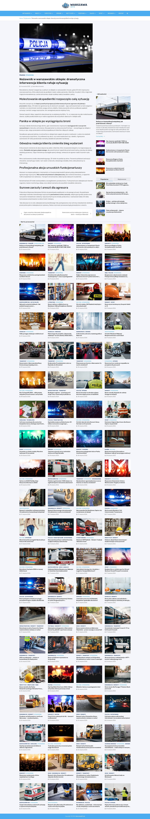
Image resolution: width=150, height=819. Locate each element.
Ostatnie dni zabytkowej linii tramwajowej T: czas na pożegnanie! (60, 275)
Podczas (79, 596)
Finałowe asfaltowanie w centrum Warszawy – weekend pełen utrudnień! (31, 718)
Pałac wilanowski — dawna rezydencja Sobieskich (115, 211)
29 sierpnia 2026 (25, 249)
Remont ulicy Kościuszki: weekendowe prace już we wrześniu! (88, 746)
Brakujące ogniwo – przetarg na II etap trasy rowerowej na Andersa (59, 393)
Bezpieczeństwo (24, 302)
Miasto (37, 13)
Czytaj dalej (99, 136)
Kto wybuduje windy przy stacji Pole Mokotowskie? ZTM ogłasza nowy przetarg (117, 184)
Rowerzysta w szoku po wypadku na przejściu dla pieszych (117, 364)
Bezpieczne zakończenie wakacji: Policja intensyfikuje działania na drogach (116, 276)
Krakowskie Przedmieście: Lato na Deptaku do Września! (59, 364)
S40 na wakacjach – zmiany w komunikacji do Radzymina (29, 658)
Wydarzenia (30, 75)
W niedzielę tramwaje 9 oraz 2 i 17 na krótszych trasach (117, 629)
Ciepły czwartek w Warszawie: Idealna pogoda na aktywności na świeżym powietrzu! (37, 213)
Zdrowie (58, 13)
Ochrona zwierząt (110, 743)
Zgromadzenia (96, 479)
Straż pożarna (81, 537)
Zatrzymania (86, 243)
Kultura (79, 302)
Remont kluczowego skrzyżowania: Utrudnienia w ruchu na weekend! (60, 511)
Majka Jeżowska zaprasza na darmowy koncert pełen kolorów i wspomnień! (87, 276)
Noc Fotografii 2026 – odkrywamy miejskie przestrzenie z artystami (31, 393)
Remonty (107, 302)
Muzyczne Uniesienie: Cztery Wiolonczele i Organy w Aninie (115, 481)
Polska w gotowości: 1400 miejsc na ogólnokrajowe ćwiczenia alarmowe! (60, 481)
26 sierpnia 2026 (25, 661)
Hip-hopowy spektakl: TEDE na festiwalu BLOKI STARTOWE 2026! (117, 142)
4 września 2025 (25, 86)
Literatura (51, 302)
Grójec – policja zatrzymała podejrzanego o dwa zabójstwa (116, 202)
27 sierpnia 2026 (25, 514)
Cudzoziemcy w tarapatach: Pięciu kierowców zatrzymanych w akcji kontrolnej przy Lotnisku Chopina (117, 151)
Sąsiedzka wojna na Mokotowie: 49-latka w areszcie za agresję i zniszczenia (60, 423)
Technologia (30, 420)
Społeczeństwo (39, 243)
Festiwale (51, 626)
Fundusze (58, 331)
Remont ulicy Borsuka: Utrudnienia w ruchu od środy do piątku (60, 805)
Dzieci (61, 567)
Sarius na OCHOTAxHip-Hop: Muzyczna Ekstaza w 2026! (28, 481)
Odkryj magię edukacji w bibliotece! (31, 334)
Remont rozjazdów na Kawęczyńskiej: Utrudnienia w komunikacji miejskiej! (32, 511)
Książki (107, 449)
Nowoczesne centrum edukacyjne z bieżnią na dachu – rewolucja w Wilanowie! (75, 213)
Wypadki (115, 361)
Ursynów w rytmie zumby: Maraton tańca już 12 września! (31, 452)
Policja (22, 75)
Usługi (92, 13)
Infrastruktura (53, 390)
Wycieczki (28, 537)
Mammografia (80, 331)
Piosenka (85, 449)
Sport (101, 13)
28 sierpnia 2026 (82, 367)
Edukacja (22, 331)
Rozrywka (81, 13)
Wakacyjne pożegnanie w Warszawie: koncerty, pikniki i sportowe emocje (60, 629)
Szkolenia (22, 420)
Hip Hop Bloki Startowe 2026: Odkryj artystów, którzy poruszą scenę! (60, 688)
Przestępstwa (58, 420)
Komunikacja (23, 243)
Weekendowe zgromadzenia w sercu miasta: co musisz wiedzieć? (88, 481)
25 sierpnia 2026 (82, 779)
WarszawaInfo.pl (80, 816)
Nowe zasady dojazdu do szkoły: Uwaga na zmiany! (115, 393)
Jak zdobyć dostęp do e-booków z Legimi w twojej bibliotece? (87, 570)
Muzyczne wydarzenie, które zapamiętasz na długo (29, 776)
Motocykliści (34, 302)
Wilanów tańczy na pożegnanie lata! (88, 687)
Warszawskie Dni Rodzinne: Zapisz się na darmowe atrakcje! (89, 511)
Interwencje (80, 802)
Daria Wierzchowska (38, 86)
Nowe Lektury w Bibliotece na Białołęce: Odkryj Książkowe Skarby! (60, 305)
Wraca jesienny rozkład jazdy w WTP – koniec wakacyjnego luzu (117, 658)
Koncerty (108, 243)
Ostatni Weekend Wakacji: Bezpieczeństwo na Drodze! (114, 334)
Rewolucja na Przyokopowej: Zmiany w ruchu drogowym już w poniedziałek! (60, 600)
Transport (51, 272)
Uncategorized (109, 331)
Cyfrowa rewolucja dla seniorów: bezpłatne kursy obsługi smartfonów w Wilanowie (32, 423)
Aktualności (26, 13)
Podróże (30, 243)
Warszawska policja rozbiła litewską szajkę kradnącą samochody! (60, 540)
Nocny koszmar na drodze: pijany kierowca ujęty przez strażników (87, 393)
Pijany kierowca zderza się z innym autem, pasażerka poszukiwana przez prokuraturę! (117, 806)
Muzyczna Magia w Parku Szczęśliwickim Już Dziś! (114, 160)
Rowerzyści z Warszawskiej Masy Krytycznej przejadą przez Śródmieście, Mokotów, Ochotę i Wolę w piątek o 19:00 (31, 365)
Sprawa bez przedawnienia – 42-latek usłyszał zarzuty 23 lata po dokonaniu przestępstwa (117, 194)
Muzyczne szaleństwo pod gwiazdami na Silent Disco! (115, 169)
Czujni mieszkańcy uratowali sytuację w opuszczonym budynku (32, 805)
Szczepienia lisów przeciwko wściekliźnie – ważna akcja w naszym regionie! (117, 747)
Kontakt (121, 13)
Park (36, 685)
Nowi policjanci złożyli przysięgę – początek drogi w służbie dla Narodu (31, 599)
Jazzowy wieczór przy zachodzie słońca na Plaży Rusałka (59, 452)
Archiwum (111, 13)
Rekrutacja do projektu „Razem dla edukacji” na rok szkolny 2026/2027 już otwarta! (60, 335)
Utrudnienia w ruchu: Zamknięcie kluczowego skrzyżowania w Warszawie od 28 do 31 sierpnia (87, 777)
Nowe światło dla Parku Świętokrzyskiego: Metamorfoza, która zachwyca (30, 688)
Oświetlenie (31, 685)
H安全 (106, 272)
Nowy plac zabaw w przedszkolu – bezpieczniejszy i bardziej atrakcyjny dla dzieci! (117, 600)
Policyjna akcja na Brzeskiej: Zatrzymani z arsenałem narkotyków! (117, 717)
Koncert (50, 243)
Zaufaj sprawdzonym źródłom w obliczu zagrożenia (30, 746)
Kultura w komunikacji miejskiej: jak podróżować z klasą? (31, 246)
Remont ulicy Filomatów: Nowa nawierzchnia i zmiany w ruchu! (86, 717)
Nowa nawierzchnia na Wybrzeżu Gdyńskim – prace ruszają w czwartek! (89, 629)
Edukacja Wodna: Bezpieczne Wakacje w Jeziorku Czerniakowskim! (60, 570)
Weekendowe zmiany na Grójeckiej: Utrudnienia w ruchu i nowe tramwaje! (89, 658)
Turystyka (47, 13)
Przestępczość (58, 537)
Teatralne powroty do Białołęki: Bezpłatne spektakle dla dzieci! (87, 599)
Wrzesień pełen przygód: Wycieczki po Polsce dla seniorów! (32, 540)
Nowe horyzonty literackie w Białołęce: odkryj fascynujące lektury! (117, 452)
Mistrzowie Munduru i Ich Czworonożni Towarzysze (113, 511)
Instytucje (70, 13)
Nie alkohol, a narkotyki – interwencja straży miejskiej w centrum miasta (89, 805)
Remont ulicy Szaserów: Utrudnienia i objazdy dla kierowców (60, 776)
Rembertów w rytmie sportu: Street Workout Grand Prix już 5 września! (117, 570)
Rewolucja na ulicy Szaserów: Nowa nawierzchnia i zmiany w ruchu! (31, 629)
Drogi (78, 626)
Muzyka (50, 685)
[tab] (104, 179)
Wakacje (66, 567)
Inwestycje (108, 537)
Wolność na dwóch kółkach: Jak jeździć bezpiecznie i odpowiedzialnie (29, 306)
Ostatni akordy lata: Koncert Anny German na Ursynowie (87, 423)
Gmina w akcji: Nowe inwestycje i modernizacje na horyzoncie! (116, 540)
